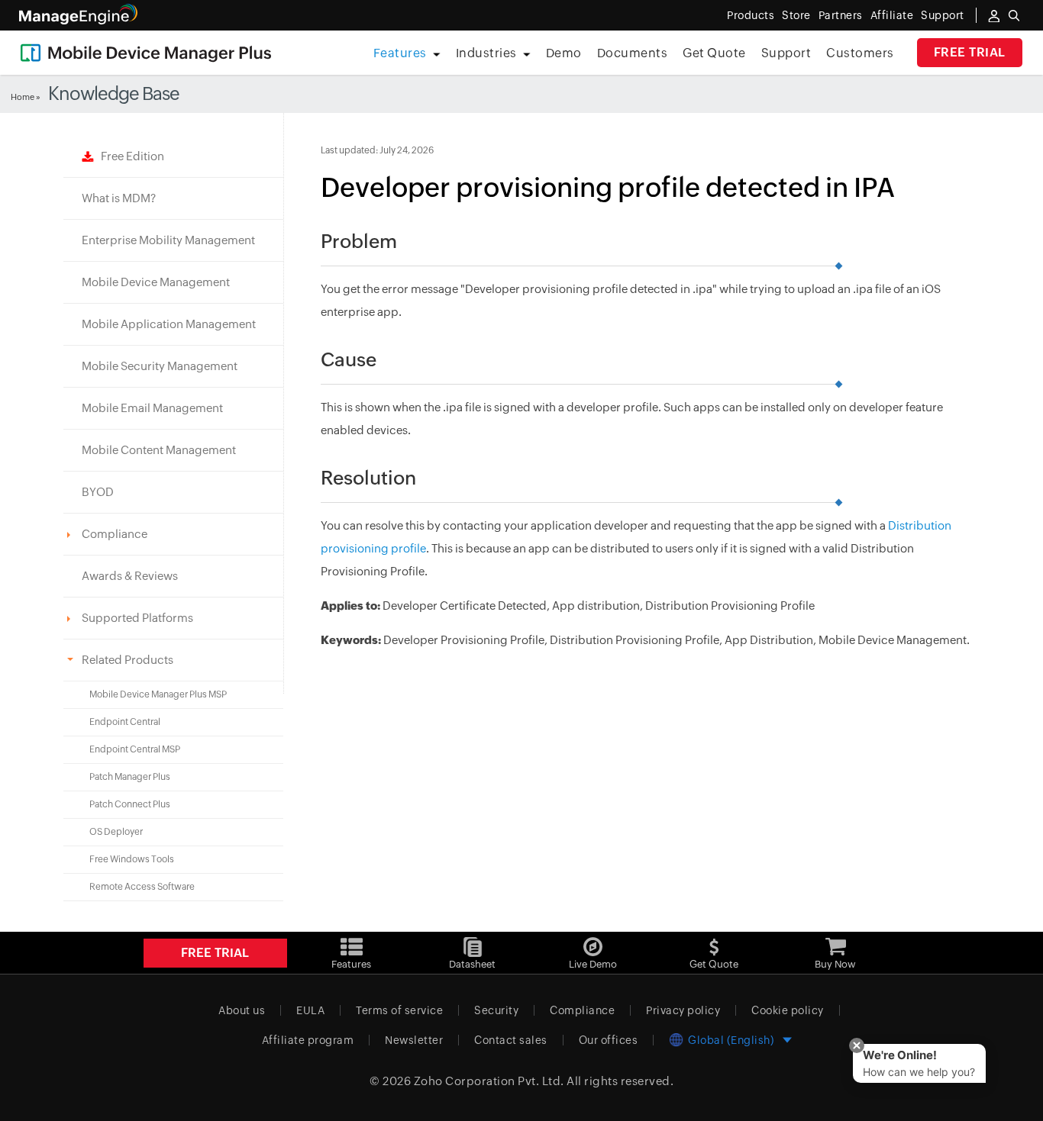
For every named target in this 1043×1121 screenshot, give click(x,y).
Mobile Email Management (152, 407)
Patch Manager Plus (129, 776)
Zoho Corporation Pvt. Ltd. (489, 1080)
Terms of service (399, 1010)
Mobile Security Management (159, 365)
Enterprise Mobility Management (168, 240)
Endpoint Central (124, 722)
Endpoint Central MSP (134, 749)
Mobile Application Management (169, 323)
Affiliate (892, 15)
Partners (841, 15)
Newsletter (414, 1040)
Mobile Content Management (159, 449)
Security (496, 1010)
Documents (632, 53)
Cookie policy (787, 1010)
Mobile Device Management (156, 281)
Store (796, 15)
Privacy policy (683, 1010)
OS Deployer (116, 831)
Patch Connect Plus (129, 804)
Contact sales (510, 1040)
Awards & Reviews (130, 575)
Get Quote (714, 53)
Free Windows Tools (131, 859)
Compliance (582, 1010)
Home (22, 96)
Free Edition (129, 156)
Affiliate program (308, 1040)
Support (786, 53)
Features (400, 53)
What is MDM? (119, 198)
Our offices (608, 1040)
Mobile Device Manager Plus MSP (158, 694)
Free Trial (970, 52)
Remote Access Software (142, 886)
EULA (310, 1010)
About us (241, 1010)
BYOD (98, 491)
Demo (564, 53)
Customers (860, 53)
